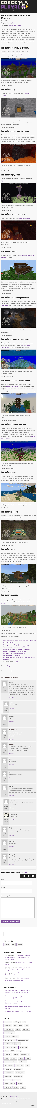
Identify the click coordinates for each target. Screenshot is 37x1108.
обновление (19, 1065)
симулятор (8, 1076)
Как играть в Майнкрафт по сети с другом (17, 645)
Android (11, 25)
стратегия (8, 1080)
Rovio (6, 1051)
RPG (12, 1051)
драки (21, 1058)
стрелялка (17, 1080)
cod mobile (8, 1025)
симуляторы (18, 1076)
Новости (9, 11)
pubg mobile (23, 1047)
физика (20, 1083)
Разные (19, 25)
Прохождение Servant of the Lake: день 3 (18, 1011)
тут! (17, 661)
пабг (27, 1065)
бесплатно (8, 1054)
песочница (8, 1069)
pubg (17, 1043)
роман (26, 872)
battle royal (8, 1022)
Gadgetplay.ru (13, 1096)
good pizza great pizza (11, 1036)
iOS (15, 25)
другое (28, 1058)
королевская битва (10, 1062)
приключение (9, 1072)
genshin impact (9, 1033)
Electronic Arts (9, 1029)
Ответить (11, 697)
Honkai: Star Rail (10, 1040)
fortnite (18, 1029)
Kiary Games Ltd (23, 1040)
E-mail (3, 887)
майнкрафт (9, 671)
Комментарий (5, 896)
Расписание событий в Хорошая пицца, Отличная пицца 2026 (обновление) (17, 957)
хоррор (16, 1087)
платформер (18, 1069)
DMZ (26, 1025)
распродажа (20, 1072)
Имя (2, 879)
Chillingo (16, 1022)
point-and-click (9, 1043)
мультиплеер (9, 1065)
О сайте (21, 11)
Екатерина (13, 730)
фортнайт (8, 1087)
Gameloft (26, 1029)
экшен (23, 1087)
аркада (19, 1051)
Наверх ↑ (33, 1105)
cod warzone (18, 1025)
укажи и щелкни (10, 1083)
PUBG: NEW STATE (11, 1047)
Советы (15, 11)
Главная (3, 11)
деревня (13, 1058)
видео (16, 1054)
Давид (11, 744)
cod (23, 1022)
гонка (6, 1058)
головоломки (25, 1054)
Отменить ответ (28, 876)
